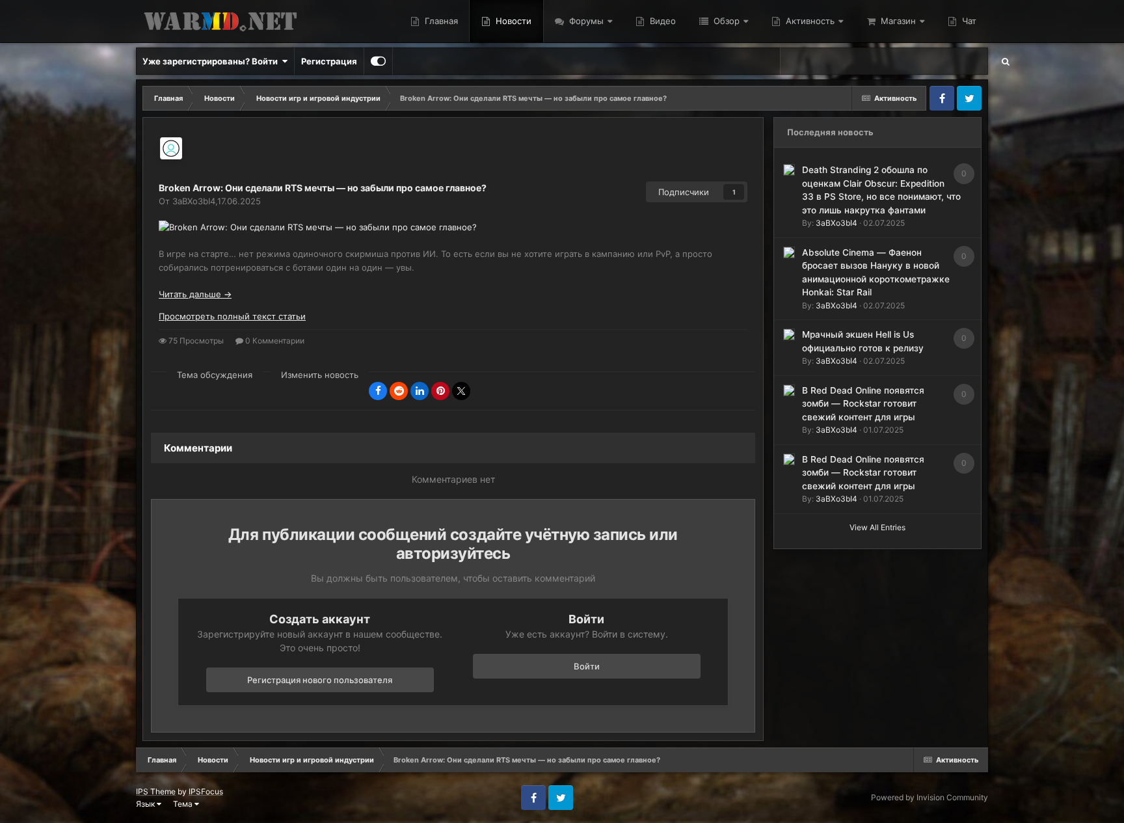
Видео (661, 21)
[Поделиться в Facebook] (378, 391)
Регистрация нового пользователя (319, 680)
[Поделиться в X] (461, 391)
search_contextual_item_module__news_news (891, 61)
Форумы (585, 21)
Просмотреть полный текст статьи (232, 316)
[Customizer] (378, 61)
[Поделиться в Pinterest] (440, 391)
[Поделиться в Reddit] (399, 391)
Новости (512, 21)
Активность (809, 21)
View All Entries (877, 527)
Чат (967, 21)
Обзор (725, 21)
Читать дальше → (195, 294)
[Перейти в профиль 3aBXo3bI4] (171, 148)
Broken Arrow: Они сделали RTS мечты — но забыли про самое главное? (323, 187)
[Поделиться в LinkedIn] (419, 391)
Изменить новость (319, 375)
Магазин (897, 21)
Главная (440, 21)
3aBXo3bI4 (836, 223)
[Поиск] (1005, 61)
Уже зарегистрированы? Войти (212, 61)
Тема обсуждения (214, 375)
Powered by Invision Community (929, 797)
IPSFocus (206, 791)
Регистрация (329, 61)
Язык (146, 804)
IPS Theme (156, 791)
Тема (183, 804)
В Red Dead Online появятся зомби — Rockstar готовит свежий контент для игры (863, 403)
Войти (587, 666)
